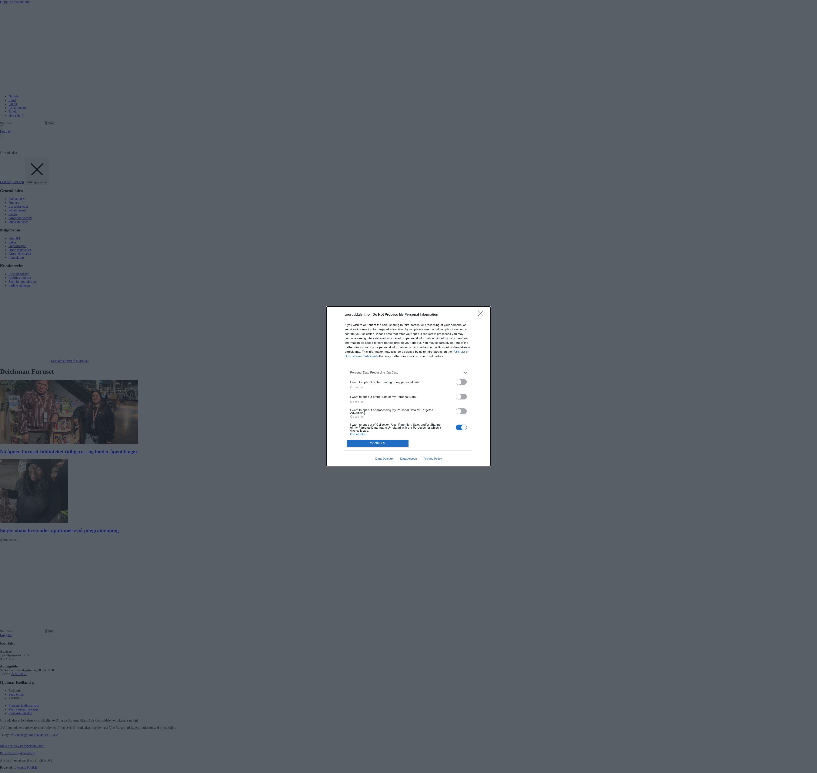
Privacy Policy (432, 458)
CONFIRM (378, 443)
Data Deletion (384, 458)
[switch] (461, 382)
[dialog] (408, 387)
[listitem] (408, 372)
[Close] (482, 315)
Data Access (408, 458)
